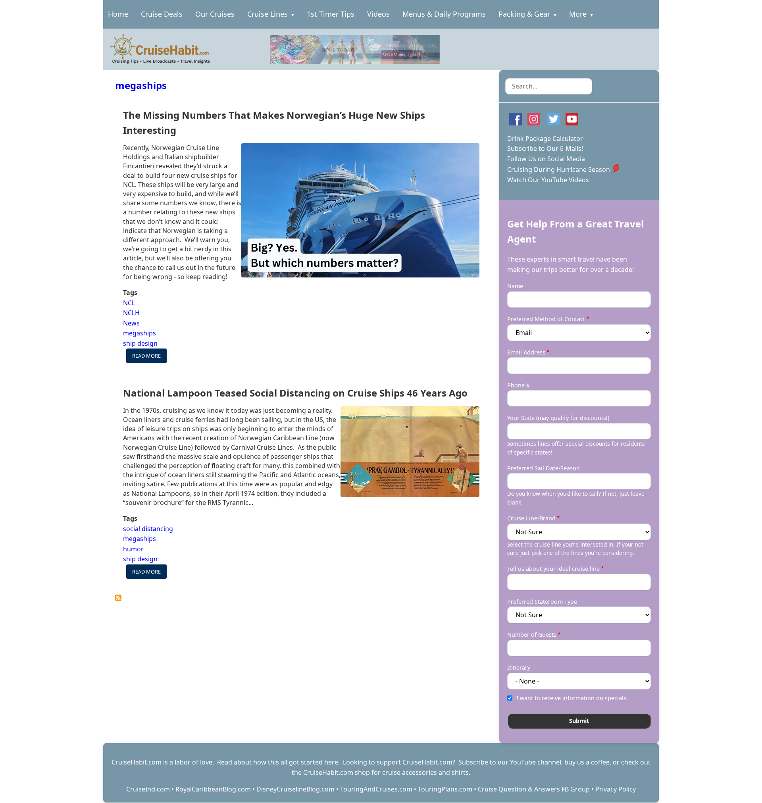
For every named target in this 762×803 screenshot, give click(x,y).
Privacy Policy (615, 789)
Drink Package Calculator (545, 138)
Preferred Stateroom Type (542, 601)
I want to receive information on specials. (572, 698)
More (578, 14)
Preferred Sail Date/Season (543, 468)
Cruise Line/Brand (531, 518)
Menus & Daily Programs (444, 14)
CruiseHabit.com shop (336, 772)
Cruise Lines (267, 14)
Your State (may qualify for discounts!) (558, 418)
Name (515, 286)
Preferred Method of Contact (546, 319)
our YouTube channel (529, 762)
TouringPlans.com (445, 789)
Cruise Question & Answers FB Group (534, 789)
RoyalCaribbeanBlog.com (213, 789)
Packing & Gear (524, 14)
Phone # (518, 385)
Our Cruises (215, 14)
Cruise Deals (162, 14)
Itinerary (518, 667)
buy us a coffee (587, 762)
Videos (378, 14)
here (331, 762)
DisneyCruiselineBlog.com (295, 789)
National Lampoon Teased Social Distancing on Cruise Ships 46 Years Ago (295, 392)
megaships (141, 85)
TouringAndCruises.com (376, 789)
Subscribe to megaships (118, 598)
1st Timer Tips (330, 14)
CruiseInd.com (148, 789)
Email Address (526, 352)
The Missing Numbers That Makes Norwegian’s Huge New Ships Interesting (274, 122)
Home (118, 14)
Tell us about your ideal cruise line (553, 568)
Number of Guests (531, 634)
